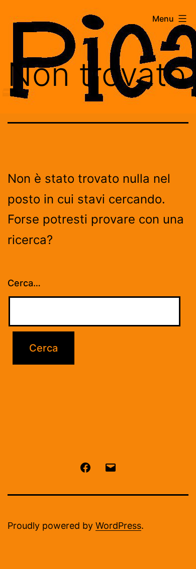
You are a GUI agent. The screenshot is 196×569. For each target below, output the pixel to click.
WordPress (118, 525)
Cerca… (24, 283)
